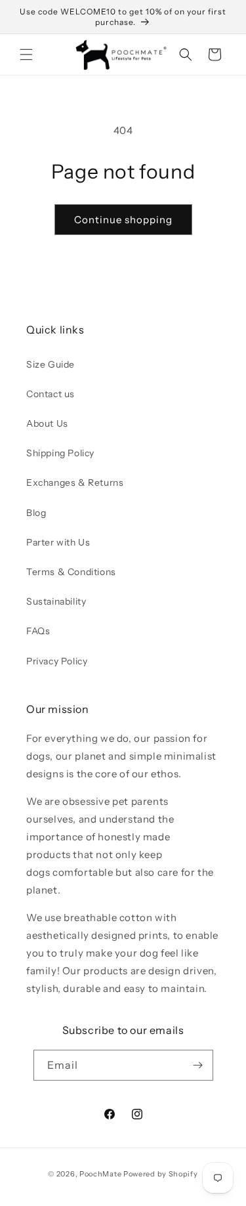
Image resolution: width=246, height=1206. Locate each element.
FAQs (38, 631)
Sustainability (56, 601)
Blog (36, 513)
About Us (47, 423)
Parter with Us (58, 542)
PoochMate (100, 1173)
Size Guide (50, 364)
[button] (26, 54)
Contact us (50, 394)
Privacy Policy (56, 661)
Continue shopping (123, 219)
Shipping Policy (60, 453)
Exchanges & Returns (74, 482)
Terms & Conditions (71, 572)
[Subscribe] (198, 1065)
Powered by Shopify (160, 1173)
